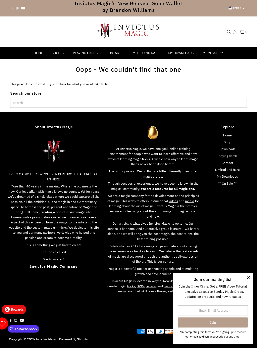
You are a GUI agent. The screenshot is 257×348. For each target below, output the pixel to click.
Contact (113, 53)
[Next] (181, 8)
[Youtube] (23, 8)
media (189, 201)
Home (38, 53)
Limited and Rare (144, 53)
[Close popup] (248, 277)
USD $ (237, 8)
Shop (56, 53)
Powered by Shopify (73, 339)
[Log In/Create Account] (235, 32)
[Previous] (75, 8)
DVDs (141, 286)
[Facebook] (12, 8)
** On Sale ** (212, 53)
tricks (131, 286)
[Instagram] (17, 8)
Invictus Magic (46, 339)
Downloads (227, 149)
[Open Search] (228, 32)
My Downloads (181, 53)
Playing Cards (85, 53)
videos (173, 201)
